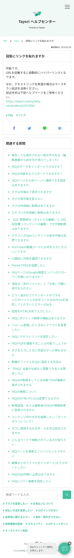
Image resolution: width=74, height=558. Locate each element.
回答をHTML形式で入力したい (31, 311)
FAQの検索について (24, 391)
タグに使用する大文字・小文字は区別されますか (39, 430)
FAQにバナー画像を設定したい (31, 481)
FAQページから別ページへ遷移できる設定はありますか (39, 182)
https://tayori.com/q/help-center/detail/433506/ (23, 103)
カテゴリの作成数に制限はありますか (36, 212)
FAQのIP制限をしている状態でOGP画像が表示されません (39, 382)
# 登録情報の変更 (13, 524)
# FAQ (9, 115)
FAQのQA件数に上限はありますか (33, 474)
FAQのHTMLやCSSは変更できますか (35, 398)
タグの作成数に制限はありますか (33, 205)
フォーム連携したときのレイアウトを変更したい (39, 327)
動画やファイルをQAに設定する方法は (36, 362)
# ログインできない (47, 510)
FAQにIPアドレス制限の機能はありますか (39, 318)
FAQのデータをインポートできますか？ (37, 166)
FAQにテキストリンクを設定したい (34, 336)
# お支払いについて (42, 503)
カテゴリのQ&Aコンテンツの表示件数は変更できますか (39, 237)
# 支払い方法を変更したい (18, 510)
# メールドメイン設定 (15, 530)
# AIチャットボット (57, 524)
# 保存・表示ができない (47, 517)
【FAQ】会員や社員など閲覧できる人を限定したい (39, 370)
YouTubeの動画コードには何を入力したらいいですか (39, 249)
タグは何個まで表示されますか (32, 192)
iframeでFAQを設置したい (29, 265)
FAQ (16, 41)
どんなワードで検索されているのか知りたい (39, 442)
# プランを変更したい (15, 503)
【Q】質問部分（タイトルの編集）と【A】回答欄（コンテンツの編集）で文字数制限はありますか (39, 224)
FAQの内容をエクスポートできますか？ (37, 173)
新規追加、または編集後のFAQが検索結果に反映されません (39, 407)
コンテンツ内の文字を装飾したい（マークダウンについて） (39, 419)
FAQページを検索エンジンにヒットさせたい (39, 453)
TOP (5, 41)
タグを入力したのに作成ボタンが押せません (39, 352)
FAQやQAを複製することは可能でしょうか (39, 343)
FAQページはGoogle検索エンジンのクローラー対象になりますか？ (39, 274)
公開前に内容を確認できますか (32, 258)
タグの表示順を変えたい (27, 198)
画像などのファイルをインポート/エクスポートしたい (39, 465)
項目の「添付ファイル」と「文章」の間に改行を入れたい (39, 286)
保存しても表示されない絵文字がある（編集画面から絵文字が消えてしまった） (39, 157)
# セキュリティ (34, 524)
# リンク (21, 115)
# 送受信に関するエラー (16, 517)
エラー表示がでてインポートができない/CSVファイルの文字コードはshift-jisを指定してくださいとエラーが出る (40, 299)
